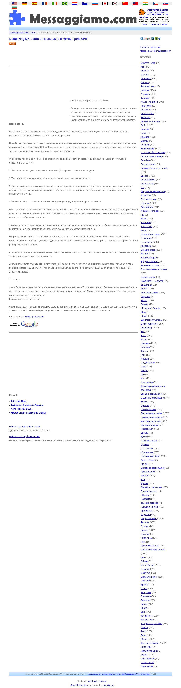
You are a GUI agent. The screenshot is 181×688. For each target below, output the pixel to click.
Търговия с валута (150, 265)
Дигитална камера (150, 292)
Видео (144, 604)
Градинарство (148, 363)
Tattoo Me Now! (18, 401)
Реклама (145, 74)
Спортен (145, 581)
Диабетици (146, 285)
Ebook (144, 316)
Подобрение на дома (151, 413)
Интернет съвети (149, 425)
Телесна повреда (149, 503)
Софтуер (145, 573)
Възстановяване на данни (154, 269)
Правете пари (148, 472)
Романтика (146, 538)
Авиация (145, 117)
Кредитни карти (149, 257)
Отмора (145, 526)
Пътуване (146, 596)
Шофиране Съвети (150, 308)
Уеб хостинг (147, 619)
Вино (143, 635)
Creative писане (149, 250)
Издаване (146, 514)
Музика (144, 483)
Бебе (143, 125)
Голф (143, 366)
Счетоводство (148, 63)
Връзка (144, 530)
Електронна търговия (152, 320)
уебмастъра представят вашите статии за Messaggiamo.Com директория (119, 674)
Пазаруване (147, 666)
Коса (143, 378)
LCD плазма (147, 448)
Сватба (144, 627)
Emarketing (146, 327)
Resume (145, 534)
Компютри (146, 647)
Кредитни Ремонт (150, 261)
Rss (143, 542)
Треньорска (146, 226)
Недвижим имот (149, 518)
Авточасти (146, 109)
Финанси (145, 343)
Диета (144, 289)
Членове (145, 90)
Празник (145, 405)
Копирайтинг (147, 242)
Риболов (145, 347)
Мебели (145, 359)
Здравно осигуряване (151, 394)
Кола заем (146, 195)
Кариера (145, 203)
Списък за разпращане (152, 468)
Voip (143, 612)
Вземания (146, 222)
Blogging (145, 145)
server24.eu (107, 685)
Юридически (147, 452)
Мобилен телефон (150, 211)
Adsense (145, 71)
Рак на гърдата (148, 164)
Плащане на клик (149, 507)
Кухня (144, 436)
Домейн (145, 304)
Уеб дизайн (146, 616)
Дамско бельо (148, 460)
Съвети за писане (150, 643)
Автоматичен (147, 113)
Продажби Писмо (149, 545)
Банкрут (145, 129)
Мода (143, 339)
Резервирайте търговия (153, 152)
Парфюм (145, 499)
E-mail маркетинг (149, 324)
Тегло (143, 631)
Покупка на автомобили (153, 191)
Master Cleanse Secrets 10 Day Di (28, 413)
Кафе (143, 230)
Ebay (143, 312)
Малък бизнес (148, 565)
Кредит (144, 254)
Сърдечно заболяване (152, 398)
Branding (145, 160)
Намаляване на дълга (152, 281)
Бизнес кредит (148, 180)
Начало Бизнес (148, 409)
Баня (143, 133)
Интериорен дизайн (151, 421)
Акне (33, 32)
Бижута (144, 433)
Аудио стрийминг (149, 102)
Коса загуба (147, 382)
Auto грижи (146, 106)
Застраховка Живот (150, 456)
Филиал (145, 82)
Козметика (146, 246)
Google (144, 370)
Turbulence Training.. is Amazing (27, 405)
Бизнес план (147, 183)
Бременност (147, 510)
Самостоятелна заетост (153, 549)
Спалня (145, 141)
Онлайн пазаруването (152, 487)
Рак (142, 187)
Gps (143, 374)
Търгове (145, 98)
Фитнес (144, 351)
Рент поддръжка (149, 199)
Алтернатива (147, 86)
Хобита (144, 401)
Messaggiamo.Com (19, 32)
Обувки (144, 561)
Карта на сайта (72, 674)
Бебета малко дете (150, 121)
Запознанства (148, 277)
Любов (144, 464)
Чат (143, 215)
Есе (143, 331)
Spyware (145, 584)
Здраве (144, 654)
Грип (143, 355)
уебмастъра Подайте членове (24, 436)
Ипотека (145, 475)
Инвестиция (147, 429)
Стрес (144, 588)
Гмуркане (145, 296)
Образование (147, 658)
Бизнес (144, 176)
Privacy (83, 674)
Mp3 (143, 479)
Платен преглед (149, 491)
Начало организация (151, 417)
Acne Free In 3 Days (21, 409)
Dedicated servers (79, 685)
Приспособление (149, 651)
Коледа (144, 218)
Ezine (143, 335)
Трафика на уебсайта (151, 623)
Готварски (146, 238)
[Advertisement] (73, 57)
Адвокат (145, 444)
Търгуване (146, 592)
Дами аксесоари (149, 440)
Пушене (145, 569)
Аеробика (146, 78)
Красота (145, 137)
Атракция (145, 94)
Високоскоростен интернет (154, 168)
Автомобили (147, 207)
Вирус (144, 608)
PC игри (145, 495)
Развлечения (147, 662)
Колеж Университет (151, 234)
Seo (143, 557)
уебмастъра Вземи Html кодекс (24, 426)
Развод (144, 300)
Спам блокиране (149, 577)
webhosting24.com (97, 681)
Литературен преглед (152, 156)
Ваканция (146, 600)
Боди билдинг (148, 148)
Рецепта (145, 522)
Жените (145, 639)
